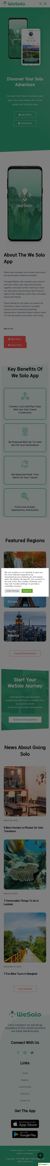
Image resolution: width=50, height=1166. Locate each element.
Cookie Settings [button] (12, 591)
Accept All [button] (27, 591)
